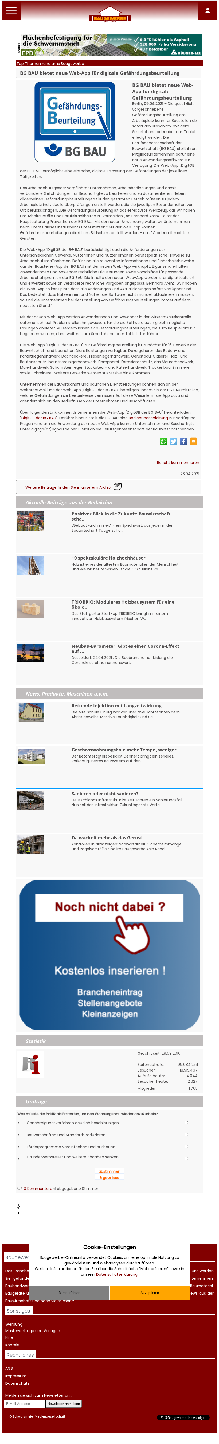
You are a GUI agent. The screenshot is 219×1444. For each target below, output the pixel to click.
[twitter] (174, 444)
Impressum (15, 1376)
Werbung (13, 1324)
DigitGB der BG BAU (38, 418)
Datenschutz (17, 1383)
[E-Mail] (193, 444)
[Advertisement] (113, 1231)
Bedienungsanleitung (148, 418)
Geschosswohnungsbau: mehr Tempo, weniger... (126, 750)
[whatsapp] (163, 444)
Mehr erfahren (69, 1293)
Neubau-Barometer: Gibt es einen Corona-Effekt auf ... (125, 648)
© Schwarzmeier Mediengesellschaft (37, 1416)
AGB (9, 1368)
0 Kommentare (37, 1188)
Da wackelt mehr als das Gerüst (107, 837)
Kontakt (12, 1345)
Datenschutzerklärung (117, 1274)
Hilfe (9, 1337)
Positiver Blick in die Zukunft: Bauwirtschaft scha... (121, 516)
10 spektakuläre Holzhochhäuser (109, 558)
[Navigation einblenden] (11, 13)
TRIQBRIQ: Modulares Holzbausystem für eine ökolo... (123, 604)
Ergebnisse (109, 1177)
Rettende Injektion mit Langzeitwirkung (117, 705)
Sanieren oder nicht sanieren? (105, 793)
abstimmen (109, 1171)
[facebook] (184, 444)
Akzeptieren (149, 1293)
